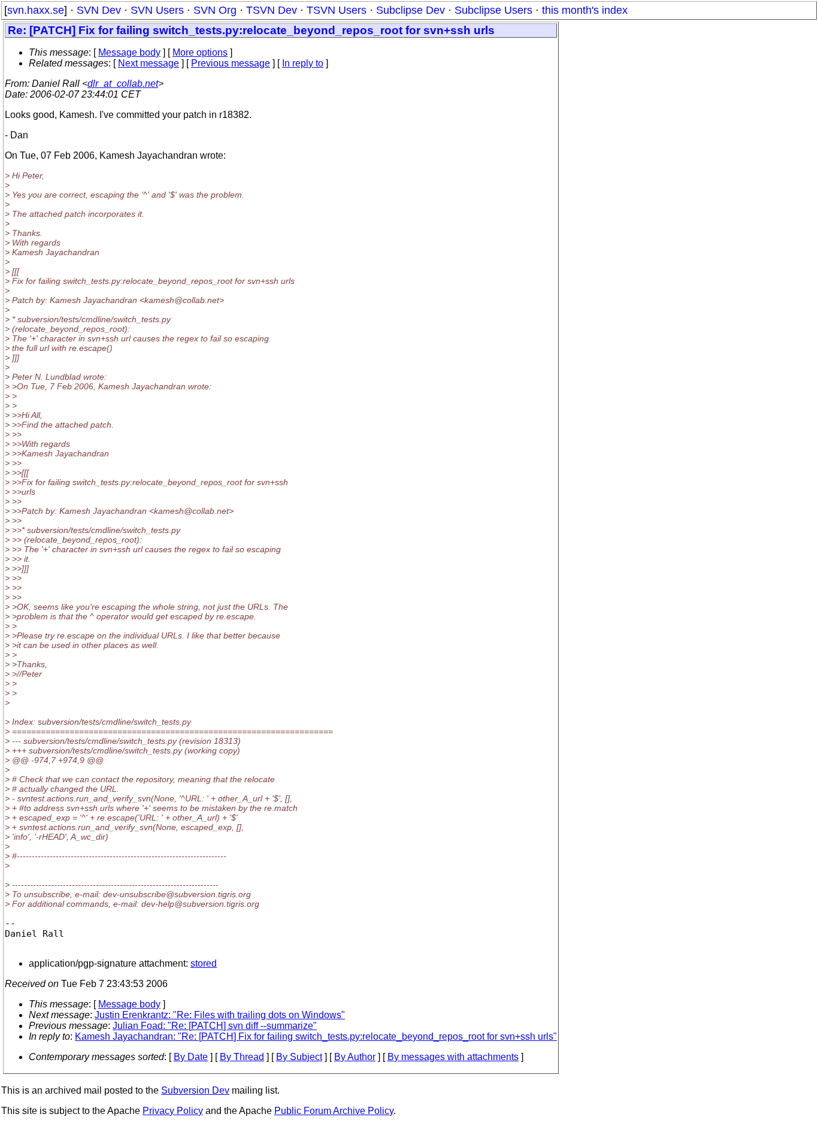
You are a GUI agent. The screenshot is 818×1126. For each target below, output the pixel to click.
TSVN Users (336, 10)
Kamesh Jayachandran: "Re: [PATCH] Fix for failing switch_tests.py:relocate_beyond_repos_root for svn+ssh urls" (316, 1036)
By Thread (242, 1057)
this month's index (585, 10)
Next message (148, 63)
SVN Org (215, 10)
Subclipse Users (493, 10)
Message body (129, 52)
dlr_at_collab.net (122, 83)
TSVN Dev (271, 10)
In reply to (302, 63)
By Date (191, 1057)
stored (203, 963)
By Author (354, 1057)
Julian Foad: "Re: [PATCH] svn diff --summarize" (215, 1026)
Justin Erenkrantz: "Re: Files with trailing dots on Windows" (220, 1015)
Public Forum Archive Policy (333, 1111)
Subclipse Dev (410, 10)
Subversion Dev (195, 1090)
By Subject (299, 1057)
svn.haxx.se (35, 10)
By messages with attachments (453, 1057)
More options (200, 52)
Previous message (230, 63)
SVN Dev (99, 10)
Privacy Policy (173, 1111)
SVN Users (157, 10)
